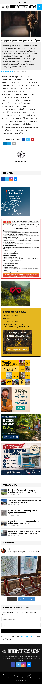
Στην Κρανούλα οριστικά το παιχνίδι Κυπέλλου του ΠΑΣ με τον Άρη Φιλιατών (22, 491)
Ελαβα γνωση (21, 680)
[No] (40, 678)
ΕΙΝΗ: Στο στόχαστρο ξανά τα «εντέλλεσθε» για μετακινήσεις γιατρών (24, 501)
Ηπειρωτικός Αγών (7, 71)
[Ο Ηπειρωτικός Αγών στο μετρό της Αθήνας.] (21, 576)
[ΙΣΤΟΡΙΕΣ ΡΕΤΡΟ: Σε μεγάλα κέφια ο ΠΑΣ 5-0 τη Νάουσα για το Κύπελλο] (4, 513)
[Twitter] (18, 664)
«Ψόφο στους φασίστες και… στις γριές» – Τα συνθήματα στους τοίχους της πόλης (24, 532)
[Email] (29, 664)
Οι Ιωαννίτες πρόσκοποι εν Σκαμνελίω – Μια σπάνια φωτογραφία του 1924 (24, 522)
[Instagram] (23, 664)
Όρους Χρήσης (26, 636)
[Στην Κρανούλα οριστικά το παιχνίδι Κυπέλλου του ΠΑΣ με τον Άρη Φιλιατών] (4, 492)
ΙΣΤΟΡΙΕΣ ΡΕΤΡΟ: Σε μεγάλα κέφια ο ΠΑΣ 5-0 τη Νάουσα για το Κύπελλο (24, 512)
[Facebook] (13, 664)
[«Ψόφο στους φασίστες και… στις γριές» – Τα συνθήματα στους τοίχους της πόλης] (4, 533)
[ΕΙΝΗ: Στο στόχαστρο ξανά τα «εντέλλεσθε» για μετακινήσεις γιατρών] (4, 502)
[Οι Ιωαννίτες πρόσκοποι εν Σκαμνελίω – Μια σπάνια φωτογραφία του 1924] (4, 523)
